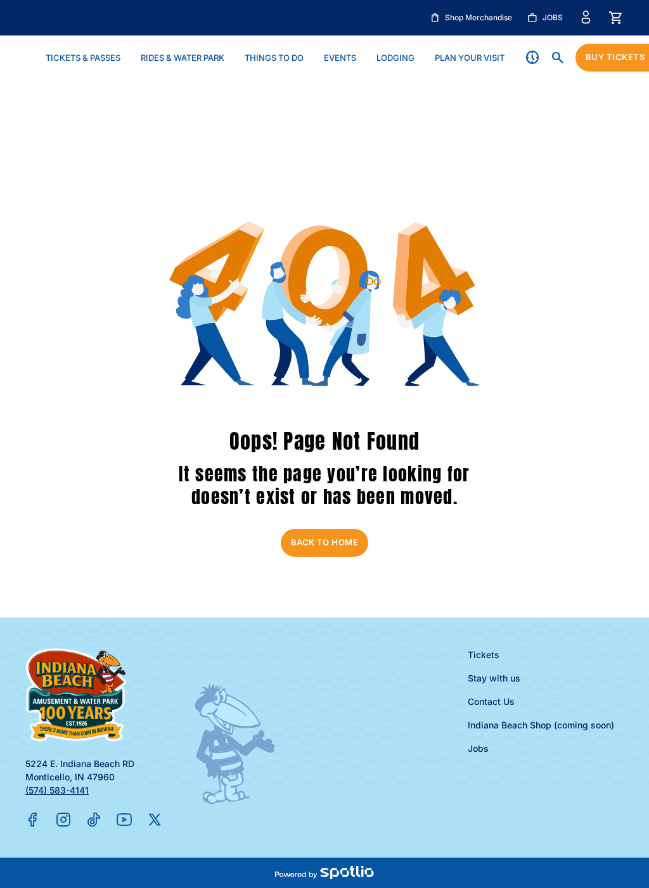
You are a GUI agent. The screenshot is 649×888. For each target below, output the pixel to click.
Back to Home (325, 542)
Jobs (478, 748)
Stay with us (494, 678)
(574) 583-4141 (57, 790)
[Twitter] (154, 819)
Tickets (483, 654)
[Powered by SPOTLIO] (324, 873)
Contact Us (491, 701)
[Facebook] (33, 819)
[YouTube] (124, 819)
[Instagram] (63, 819)
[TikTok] (93, 819)
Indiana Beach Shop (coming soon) (541, 725)
